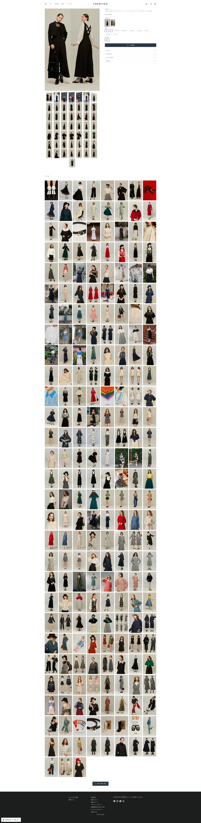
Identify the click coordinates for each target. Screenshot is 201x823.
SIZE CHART (110, 57)
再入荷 (62, 3)
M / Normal (124, 30)
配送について (94, 802)
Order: (107, 37)
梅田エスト (71, 799)
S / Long (146, 30)
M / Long (108, 34)
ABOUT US (94, 812)
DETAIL (108, 50)
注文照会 (93, 797)
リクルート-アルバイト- (97, 809)
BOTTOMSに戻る (101, 783)
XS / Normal (108, 30)
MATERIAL (109, 54)
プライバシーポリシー (96, 804)
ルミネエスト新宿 (73, 797)
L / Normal (132, 30)
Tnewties (100, 4)
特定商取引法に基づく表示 (98, 807)
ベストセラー (70, 3)
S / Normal (116, 30)
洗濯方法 (108, 61)
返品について (94, 799)
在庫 (107, 40)
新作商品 (57, 3)
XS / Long (139, 30)
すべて (50, 3)
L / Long (114, 34)
